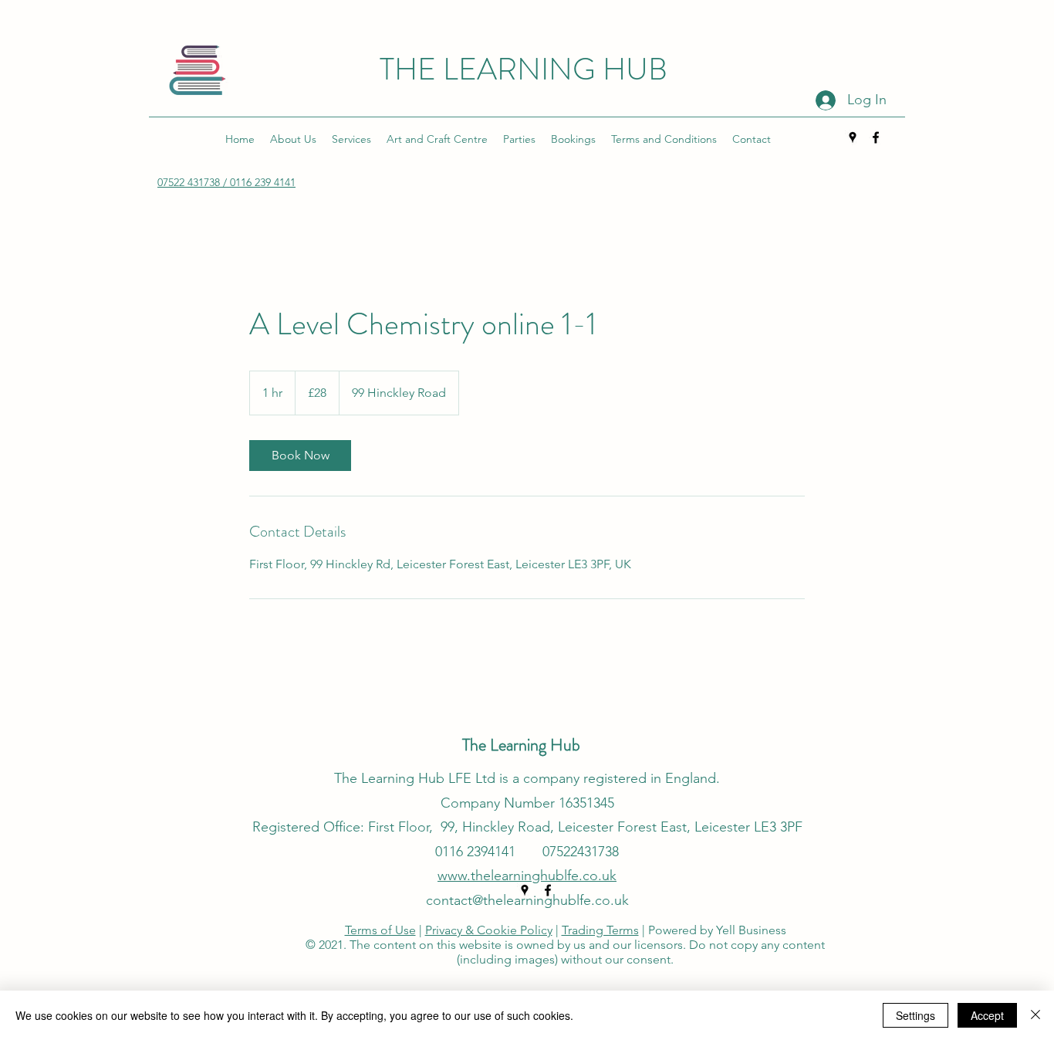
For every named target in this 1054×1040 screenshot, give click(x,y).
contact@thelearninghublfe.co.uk (527, 900)
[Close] (1035, 1015)
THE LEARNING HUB (527, 69)
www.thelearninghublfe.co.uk (527, 875)
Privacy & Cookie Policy (488, 930)
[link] (300, 455)
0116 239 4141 (263, 182)
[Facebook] (875, 137)
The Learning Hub (523, 745)
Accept (987, 1015)
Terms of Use (380, 930)
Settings (915, 1015)
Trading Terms (600, 930)
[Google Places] (852, 137)
